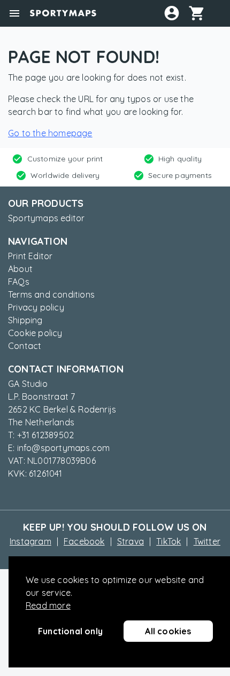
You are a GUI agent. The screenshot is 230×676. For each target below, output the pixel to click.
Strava (130, 541)
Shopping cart (201, 13)
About (20, 268)
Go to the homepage (50, 133)
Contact (24, 345)
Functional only (70, 631)
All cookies (168, 631)
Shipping (25, 320)
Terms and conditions (51, 294)
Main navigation (14, 13)
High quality (180, 159)
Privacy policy (36, 307)
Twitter (207, 541)
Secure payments (180, 175)
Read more (48, 605)
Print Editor (30, 256)
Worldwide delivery (65, 175)
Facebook (84, 541)
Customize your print (65, 159)
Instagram (30, 541)
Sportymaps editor (46, 218)
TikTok (168, 541)
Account (171, 13)
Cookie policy (35, 333)
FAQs (18, 281)
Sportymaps (63, 13)
